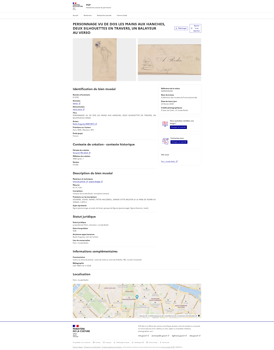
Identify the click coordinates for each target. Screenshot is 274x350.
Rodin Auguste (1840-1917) (83, 124)
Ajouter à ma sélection (196, 28)
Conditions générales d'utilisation (112, 347)
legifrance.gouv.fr (178, 336)
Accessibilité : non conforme (81, 342)
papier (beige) (94, 181)
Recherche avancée (104, 15)
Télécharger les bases (122, 342)
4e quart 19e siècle (80, 152)
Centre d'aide (122, 15)
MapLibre (142, 316)
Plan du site (165, 342)
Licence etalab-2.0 (166, 347)
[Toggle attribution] (199, 315)
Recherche (88, 15)
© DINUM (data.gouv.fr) (155, 316)
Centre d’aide (153, 342)
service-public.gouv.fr (159, 336)
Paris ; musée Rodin (168, 161)
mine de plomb (79, 181)
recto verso (77, 109)
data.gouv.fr (194, 336)
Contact (98, 342)
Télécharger (182, 28)
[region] (137, 301)
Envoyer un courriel (178, 127)
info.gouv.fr (142, 336)
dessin (75, 103)
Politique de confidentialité (92, 347)
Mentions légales (78, 347)
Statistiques (138, 342)
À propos (108, 342)
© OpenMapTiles (169, 316)
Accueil (75, 15)
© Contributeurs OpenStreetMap (185, 316)
